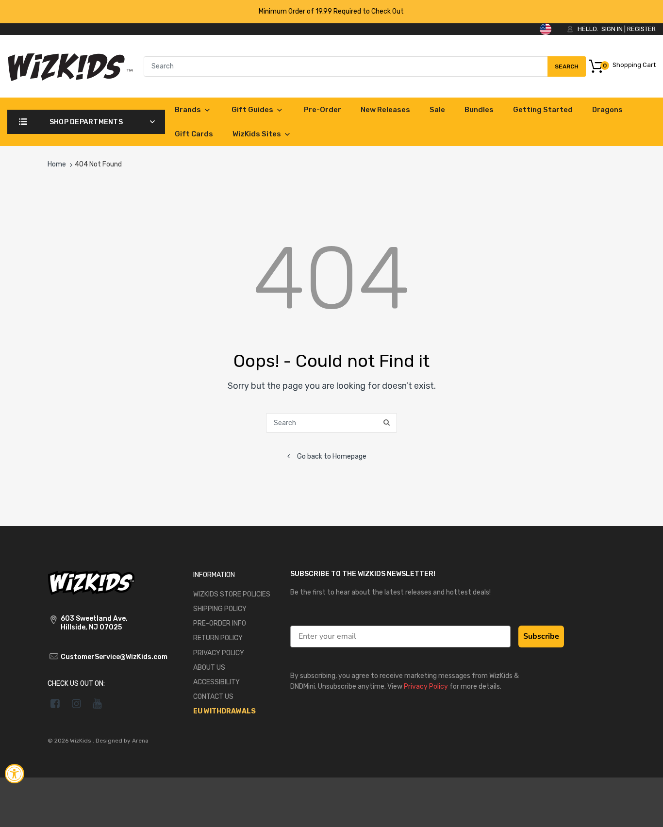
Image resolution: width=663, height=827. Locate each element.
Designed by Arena (122, 740)
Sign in (612, 29)
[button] (645, 811)
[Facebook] (55, 703)
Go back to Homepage (331, 456)
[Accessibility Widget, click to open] (14, 773)
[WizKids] (91, 582)
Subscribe (541, 636)
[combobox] (365, 66)
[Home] (70, 66)
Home (57, 164)
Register (641, 29)
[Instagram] (76, 703)
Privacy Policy (426, 686)
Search (566, 70)
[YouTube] (97, 703)
